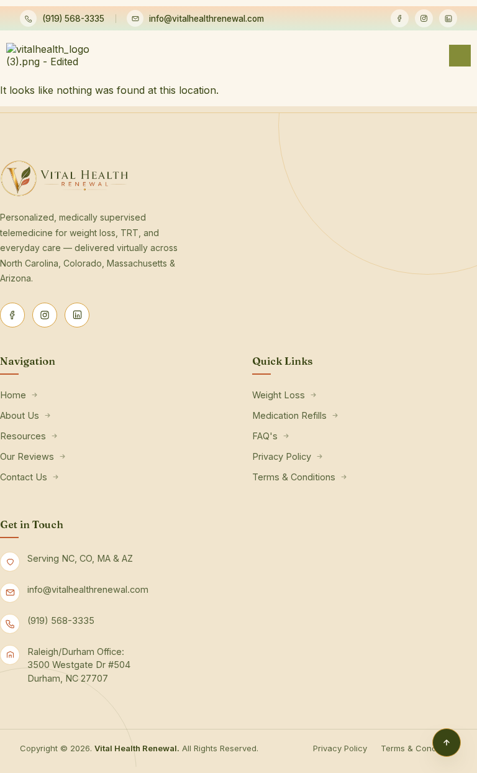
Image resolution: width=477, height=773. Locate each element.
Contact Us (23, 477)
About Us (19, 415)
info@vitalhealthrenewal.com (206, 19)
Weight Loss (278, 395)
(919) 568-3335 (73, 19)
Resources (23, 436)
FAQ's (265, 436)
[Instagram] (424, 18)
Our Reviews (27, 456)
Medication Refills (289, 415)
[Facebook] (400, 18)
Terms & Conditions (293, 477)
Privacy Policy (281, 456)
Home (13, 395)
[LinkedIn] (448, 18)
